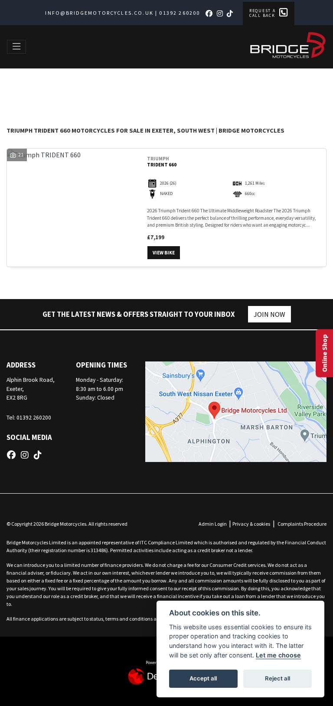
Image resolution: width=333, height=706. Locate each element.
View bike (164, 253)
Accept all (203, 678)
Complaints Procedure (302, 524)
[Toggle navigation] (16, 47)
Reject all (277, 678)
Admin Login (213, 524)
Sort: (20, 87)
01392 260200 (179, 13)
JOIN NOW (269, 314)
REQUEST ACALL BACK (262, 13)
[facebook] (210, 13)
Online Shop (324, 353)
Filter (300, 86)
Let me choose (278, 655)
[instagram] (221, 13)
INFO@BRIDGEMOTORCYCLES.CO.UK (99, 13)
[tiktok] (231, 13)
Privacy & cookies (251, 524)
